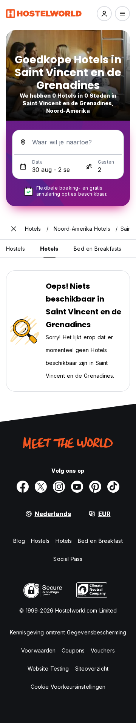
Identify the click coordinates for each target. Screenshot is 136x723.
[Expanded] (14, 229)
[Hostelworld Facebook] (23, 487)
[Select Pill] (104, 13)
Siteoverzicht (91, 668)
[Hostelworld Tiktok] (113, 487)
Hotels (64, 541)
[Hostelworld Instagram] (59, 487)
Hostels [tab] (15, 248)
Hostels (40, 541)
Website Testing (48, 668)
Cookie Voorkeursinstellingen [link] (68, 686)
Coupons (73, 650)
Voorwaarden (38, 650)
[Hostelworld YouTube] (77, 487)
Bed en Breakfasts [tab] (97, 248)
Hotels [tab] (49, 248)
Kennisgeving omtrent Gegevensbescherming (68, 632)
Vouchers (103, 650)
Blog (19, 541)
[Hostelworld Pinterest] (95, 487)
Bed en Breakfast (100, 541)
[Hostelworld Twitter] (41, 487)
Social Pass (67, 559)
